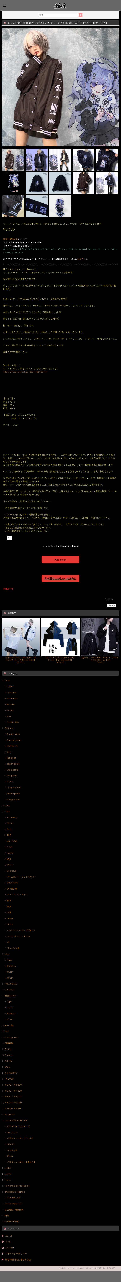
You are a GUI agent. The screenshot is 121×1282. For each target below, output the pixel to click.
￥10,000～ (10, 1114)
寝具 (9, 906)
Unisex (8, 1174)
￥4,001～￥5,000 (13, 1096)
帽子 (9, 835)
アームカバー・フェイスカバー (21, 877)
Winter (8, 1067)
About (8, 1236)
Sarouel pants (14, 740)
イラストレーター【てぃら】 (20, 1138)
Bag (9, 829)
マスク (10, 918)
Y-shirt (10, 710)
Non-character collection (17, 1185)
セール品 (9, 1025)
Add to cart (60, 559)
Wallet (10, 853)
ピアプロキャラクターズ (18, 1126)
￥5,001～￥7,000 (13, 1102)
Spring (8, 1049)
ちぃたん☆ (12, 1132)
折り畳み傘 (12, 888)
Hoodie (10, 704)
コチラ (81, 259)
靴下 (9, 900)
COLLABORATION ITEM (16, 1120)
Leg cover (12, 871)
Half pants (12, 746)
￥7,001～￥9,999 (13, 1108)
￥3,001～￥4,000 (13, 1091)
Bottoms (9, 728)
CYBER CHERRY (12, 1221)
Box (7, 1031)
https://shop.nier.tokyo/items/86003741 (24, 372)
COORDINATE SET (13, 1203)
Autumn (8, 1061)
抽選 (7, 1215)
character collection (15, 1191)
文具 (9, 912)
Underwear (12, 882)
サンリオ (11, 1144)
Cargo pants (13, 799)
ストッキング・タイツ (17, 894)
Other (10, 781)
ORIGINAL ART (14, 1197)
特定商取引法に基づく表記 (18, 1259)
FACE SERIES (11, 984)
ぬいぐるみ (12, 841)
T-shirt (10, 686)
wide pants (12, 770)
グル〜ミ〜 (12, 1150)
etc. (9, 942)
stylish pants (13, 764)
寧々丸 (10, 1156)
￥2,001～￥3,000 (13, 1085)
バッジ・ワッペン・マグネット (21, 930)
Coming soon (11, 1037)
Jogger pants (14, 787)
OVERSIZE (9, 989)
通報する (111, 605)
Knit (9, 716)
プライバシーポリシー (16, 1253)
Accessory (12, 817)
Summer (9, 1055)
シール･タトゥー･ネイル (18, 936)
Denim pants (13, 793)
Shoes (10, 823)
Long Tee (11, 692)
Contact (9, 1247)
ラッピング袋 (13, 948)
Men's (7, 1180)
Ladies (8, 1168)
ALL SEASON (11, 1073)
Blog (8, 1241)
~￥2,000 (9, 1078)
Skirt (9, 752)
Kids (7, 954)
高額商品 (9, 1043)
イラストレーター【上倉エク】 (21, 1162)
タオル (10, 924)
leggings (11, 758)
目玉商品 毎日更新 (14, 1209)
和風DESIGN (10, 995)
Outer (7, 805)
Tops (7, 680)
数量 (4, 538)
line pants (12, 775)
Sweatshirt (12, 698)
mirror (10, 865)
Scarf (9, 847)
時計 (9, 859)
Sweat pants (13, 734)
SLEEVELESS (13, 722)
